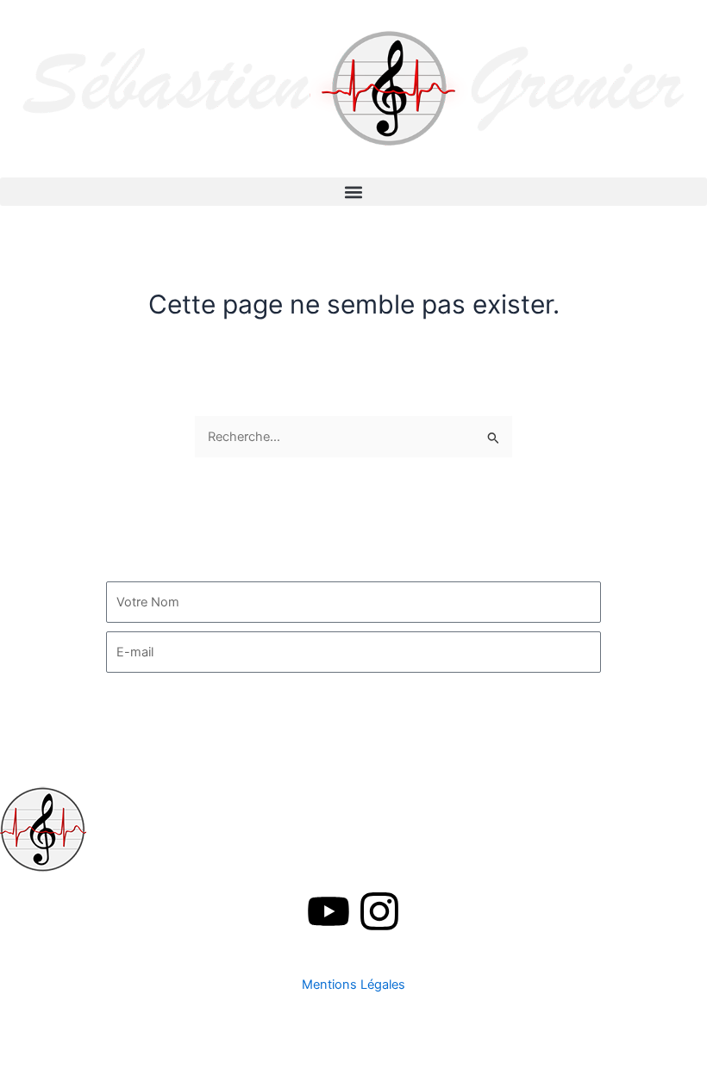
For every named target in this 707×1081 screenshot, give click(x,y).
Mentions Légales (353, 984)
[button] (353, 191)
